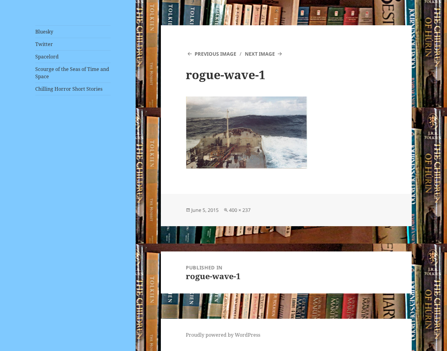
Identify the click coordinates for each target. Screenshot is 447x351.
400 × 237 (240, 210)
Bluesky (44, 31)
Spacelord (47, 56)
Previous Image (215, 54)
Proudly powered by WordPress (223, 335)
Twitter (44, 44)
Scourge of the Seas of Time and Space (72, 73)
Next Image (260, 54)
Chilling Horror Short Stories (68, 89)
